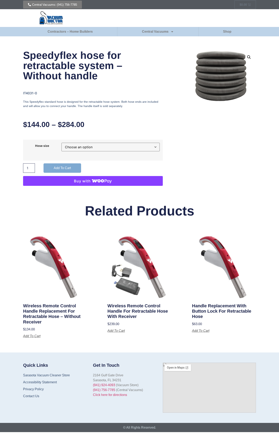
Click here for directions (110, 395)
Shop (227, 31)
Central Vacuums (155, 31)
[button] (249, 57)
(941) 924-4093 (104, 385)
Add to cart (62, 168)
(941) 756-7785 (104, 390)
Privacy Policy (33, 389)
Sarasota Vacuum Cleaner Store (46, 375)
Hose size (42, 145)
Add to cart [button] (31, 336)
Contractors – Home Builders (70, 31)
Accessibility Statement (40, 382)
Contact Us (31, 396)
